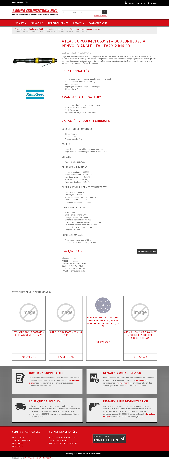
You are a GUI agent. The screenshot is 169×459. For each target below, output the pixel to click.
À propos (77, 23)
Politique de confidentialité (63, 443)
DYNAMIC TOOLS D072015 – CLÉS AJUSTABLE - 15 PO (28, 333)
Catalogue (33, 29)
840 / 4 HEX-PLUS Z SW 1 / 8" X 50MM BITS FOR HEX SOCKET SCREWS (140, 335)
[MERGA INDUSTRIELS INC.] (35, 12)
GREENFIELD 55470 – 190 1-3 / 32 (66, 333)
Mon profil (17, 446)
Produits (19, 23)
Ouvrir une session (138, 3)
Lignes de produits (58, 23)
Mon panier (17, 443)
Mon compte (18, 437)
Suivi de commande (21, 440)
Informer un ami (148, 251)
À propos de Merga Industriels (64, 437)
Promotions (37, 23)
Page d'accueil (20, 29)
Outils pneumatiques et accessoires (53, 29)
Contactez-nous (98, 23)
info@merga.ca (142, 380)
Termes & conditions (59, 440)
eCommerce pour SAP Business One (39, 458)
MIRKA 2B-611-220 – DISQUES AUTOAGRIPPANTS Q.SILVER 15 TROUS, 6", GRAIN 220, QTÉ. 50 (103, 322)
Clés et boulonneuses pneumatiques (84, 29)
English (153, 3)
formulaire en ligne (125, 383)
